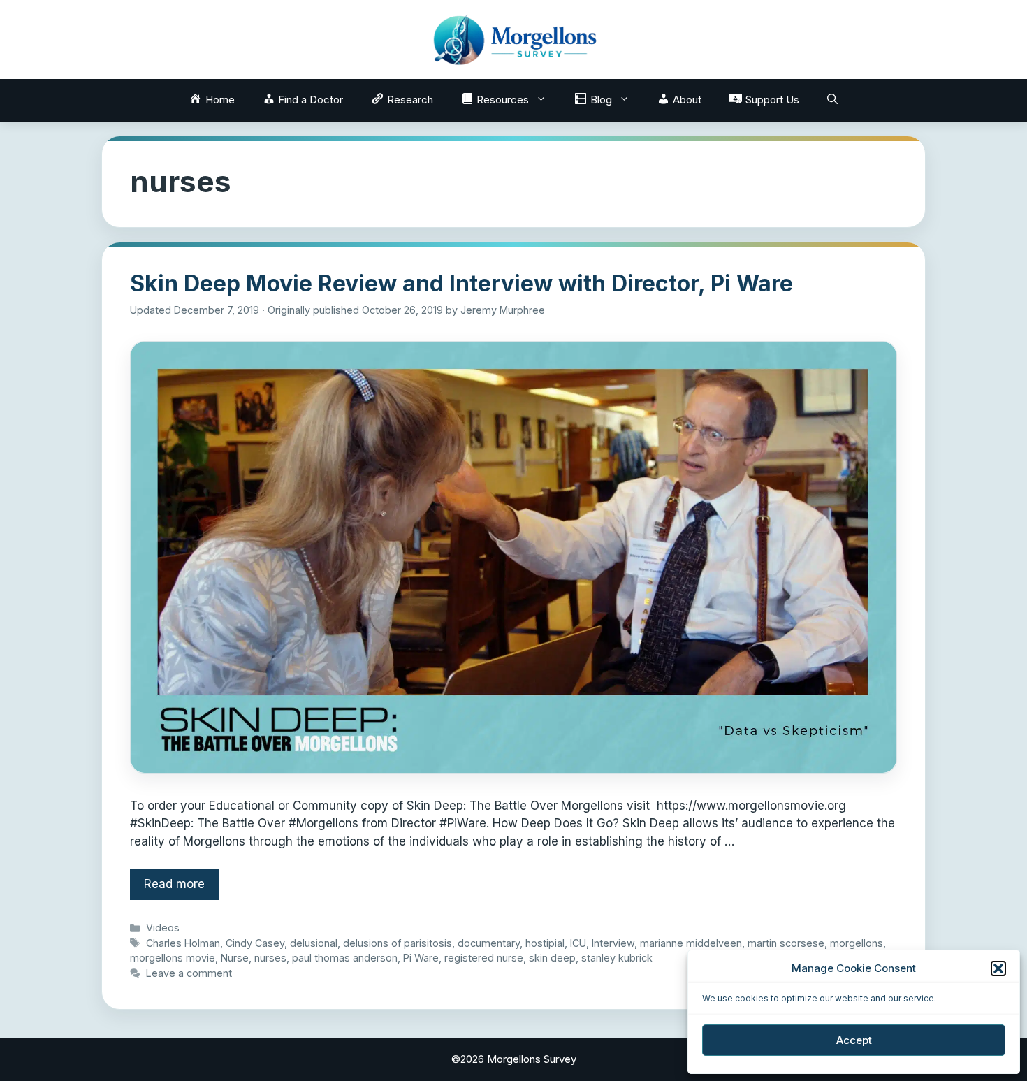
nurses (270, 958)
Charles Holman (183, 943)
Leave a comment (189, 973)
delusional (313, 943)
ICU (578, 943)
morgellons (856, 943)
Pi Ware (421, 958)
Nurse (235, 958)
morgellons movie (172, 958)
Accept (854, 1040)
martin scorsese (786, 943)
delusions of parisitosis (397, 943)
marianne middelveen (691, 943)
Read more (174, 884)
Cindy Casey (255, 943)
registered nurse (483, 958)
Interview (613, 943)
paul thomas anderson (345, 958)
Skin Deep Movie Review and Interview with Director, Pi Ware (461, 283)
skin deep (552, 958)
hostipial (545, 943)
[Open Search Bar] (832, 100)
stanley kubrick (617, 958)
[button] (998, 968)
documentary (489, 943)
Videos (163, 928)
